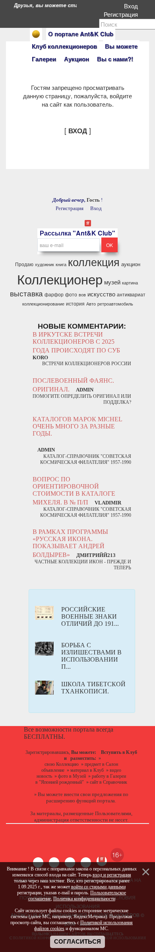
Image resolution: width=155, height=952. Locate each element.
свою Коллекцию (62, 764)
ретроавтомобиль (115, 304)
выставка (26, 293)
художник (44, 264)
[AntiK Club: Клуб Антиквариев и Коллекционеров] (36, 34)
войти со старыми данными (98, 887)
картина (130, 283)
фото (71, 294)
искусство (101, 294)
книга (61, 264)
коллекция (94, 261)
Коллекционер (60, 278)
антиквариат (131, 294)
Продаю (24, 264)
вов (82, 295)
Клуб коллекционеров (64, 46)
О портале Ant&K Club (80, 33)
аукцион (130, 264)
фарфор (54, 294)
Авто (91, 304)
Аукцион (76, 59)
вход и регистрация (112, 875)
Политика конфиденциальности (84, 898)
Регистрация (122, 14)
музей (112, 282)
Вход (132, 6)
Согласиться (77, 941)
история (75, 303)
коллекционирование (43, 304)
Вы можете (121, 46)
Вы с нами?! (115, 59)
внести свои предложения (93, 794)
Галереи (44, 59)
